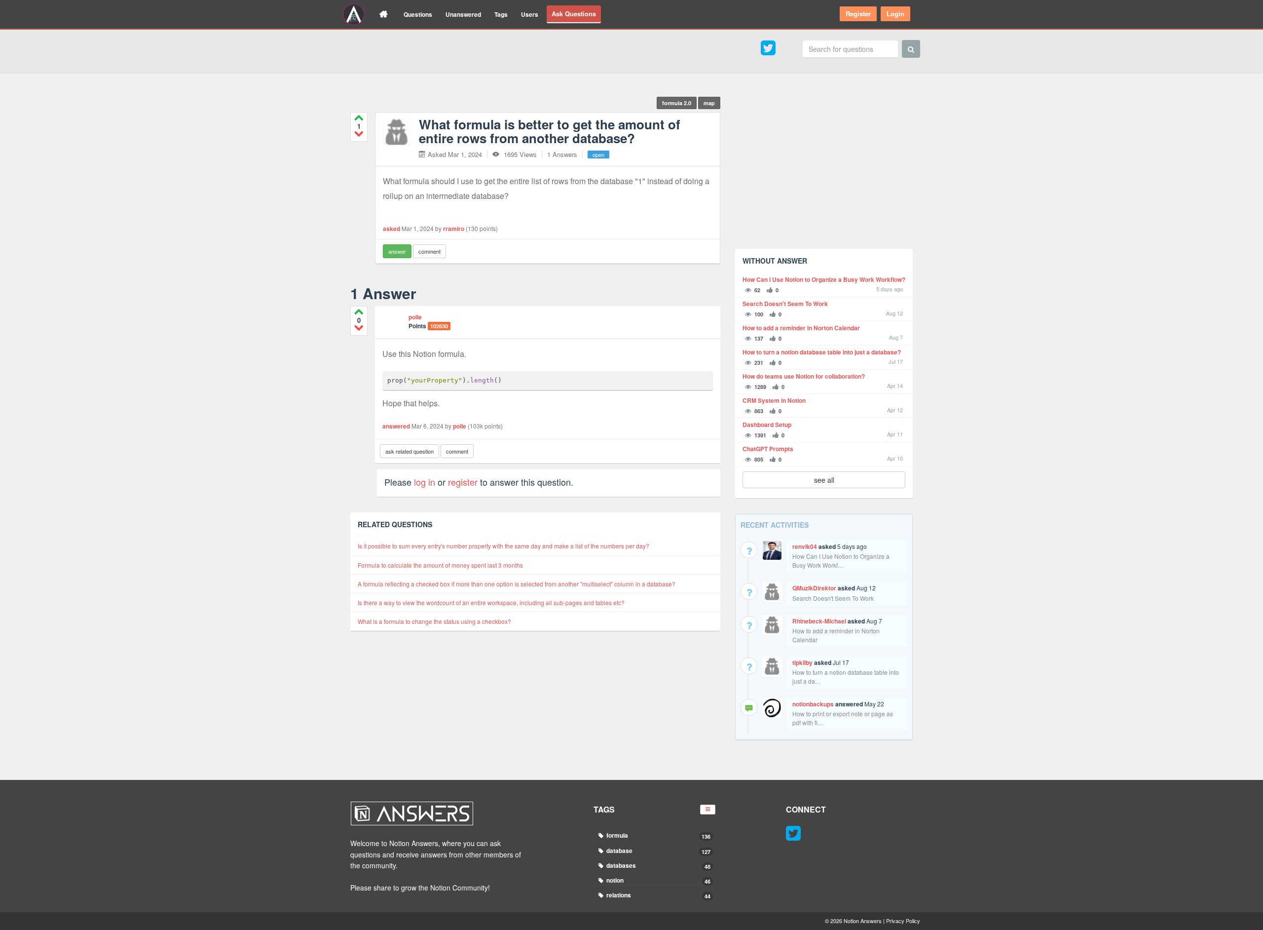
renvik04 (804, 546)
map (709, 103)
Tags (501, 14)
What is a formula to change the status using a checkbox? (434, 621)
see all (824, 480)
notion (658, 880)
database (658, 850)
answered (396, 426)
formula (658, 835)
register (463, 481)
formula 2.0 (676, 103)
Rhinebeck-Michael (819, 621)
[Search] (911, 49)
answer (397, 251)
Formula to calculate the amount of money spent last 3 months (440, 565)
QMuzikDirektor (814, 587)
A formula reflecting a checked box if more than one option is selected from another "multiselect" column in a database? (516, 584)
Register (858, 13)
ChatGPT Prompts (768, 449)
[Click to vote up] (359, 118)
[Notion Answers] (354, 14)
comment (429, 251)
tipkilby (802, 662)
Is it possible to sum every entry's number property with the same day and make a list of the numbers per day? (503, 546)
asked (391, 228)
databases (658, 865)
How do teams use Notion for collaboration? (804, 376)
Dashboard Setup (767, 425)
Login (895, 13)
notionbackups (813, 703)
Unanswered (463, 14)
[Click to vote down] (359, 133)
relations (658, 895)
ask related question (409, 451)
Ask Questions (574, 13)
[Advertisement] (824, 172)
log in (424, 481)
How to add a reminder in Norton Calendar (801, 328)
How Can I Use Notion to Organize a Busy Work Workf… (841, 560)
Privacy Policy (903, 921)
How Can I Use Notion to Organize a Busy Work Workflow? (824, 279)
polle (415, 316)
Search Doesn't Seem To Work (785, 304)
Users (529, 14)
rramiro (453, 228)
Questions (418, 14)
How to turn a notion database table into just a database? (822, 352)
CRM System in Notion (774, 400)
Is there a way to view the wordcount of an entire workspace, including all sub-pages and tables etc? (491, 602)
